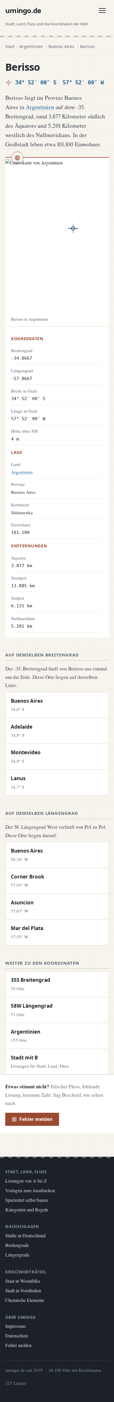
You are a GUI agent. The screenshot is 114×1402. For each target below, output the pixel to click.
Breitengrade (17, 1245)
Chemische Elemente (24, 1300)
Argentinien (31, 46)
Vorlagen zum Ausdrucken (30, 1190)
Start (10, 46)
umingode (23, 10)
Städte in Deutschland (25, 1235)
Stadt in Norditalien (23, 1290)
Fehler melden (36, 1119)
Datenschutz (16, 1335)
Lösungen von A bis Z (26, 1181)
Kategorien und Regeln (26, 1209)
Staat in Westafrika (22, 1281)
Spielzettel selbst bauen (26, 1200)
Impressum (15, 1326)
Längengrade (17, 1255)
